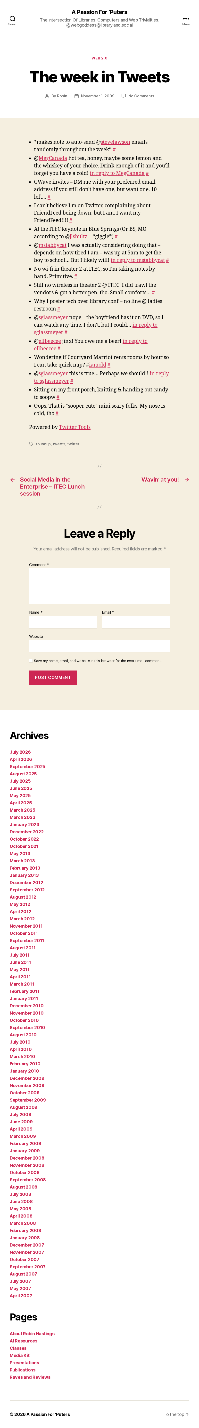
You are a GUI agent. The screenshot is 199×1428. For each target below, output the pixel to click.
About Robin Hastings (32, 1333)
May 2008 (20, 1208)
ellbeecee (50, 341)
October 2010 (24, 1020)
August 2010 (23, 1034)
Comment (39, 565)
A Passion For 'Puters (99, 12)
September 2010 (27, 1027)
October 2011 (24, 933)
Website (36, 636)
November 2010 (27, 1013)
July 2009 (20, 1114)
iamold (97, 365)
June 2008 (21, 1201)
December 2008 (27, 1158)
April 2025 (21, 802)
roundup (43, 443)
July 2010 (20, 1042)
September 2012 (27, 889)
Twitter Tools (75, 427)
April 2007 (21, 1295)
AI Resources (23, 1340)
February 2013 (25, 868)
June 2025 (21, 788)
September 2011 (27, 940)
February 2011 (25, 991)
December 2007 (27, 1245)
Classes (18, 1348)
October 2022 (24, 839)
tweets (59, 443)
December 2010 (27, 1005)
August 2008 (23, 1187)
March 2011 (22, 984)
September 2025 (27, 766)
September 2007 (28, 1266)
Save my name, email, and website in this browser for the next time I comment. (98, 661)
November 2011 (26, 926)
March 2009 (23, 1136)
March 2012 (22, 918)
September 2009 (28, 1100)
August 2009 (23, 1107)
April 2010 (21, 1049)
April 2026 (21, 759)
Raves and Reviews (30, 1377)
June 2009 (21, 1121)
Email (108, 612)
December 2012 (26, 882)
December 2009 (27, 1078)
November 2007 (27, 1252)
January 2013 (24, 875)
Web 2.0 (99, 58)
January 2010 (24, 1071)
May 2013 (20, 853)
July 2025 (20, 781)
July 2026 (20, 752)
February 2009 (25, 1143)
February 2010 (25, 1063)
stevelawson (115, 142)
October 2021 (24, 846)
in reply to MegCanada (117, 173)
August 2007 (23, 1274)
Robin (62, 96)
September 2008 (28, 1179)
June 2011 (20, 962)
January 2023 (24, 824)
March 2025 (22, 810)
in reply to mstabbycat (138, 260)
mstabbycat (52, 245)
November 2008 (27, 1165)
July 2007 (20, 1281)
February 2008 (25, 1230)
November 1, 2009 (98, 96)
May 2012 (20, 904)
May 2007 (20, 1288)
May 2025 (20, 795)
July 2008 (20, 1194)
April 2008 (21, 1216)
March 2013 (22, 860)
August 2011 (23, 947)
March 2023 (22, 817)
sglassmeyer (53, 317)
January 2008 (25, 1237)
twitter (73, 443)
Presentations (24, 1362)
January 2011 (24, 998)
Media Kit (20, 1355)
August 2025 (23, 773)
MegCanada (53, 158)
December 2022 (27, 831)
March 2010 (22, 1056)
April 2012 (20, 911)
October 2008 (25, 1172)
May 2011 (20, 969)
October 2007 (24, 1259)
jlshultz (78, 236)
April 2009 (21, 1129)
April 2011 (20, 976)
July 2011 (20, 955)
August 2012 (23, 897)
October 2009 (25, 1092)
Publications (22, 1369)
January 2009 (25, 1150)
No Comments (141, 96)
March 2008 (23, 1223)
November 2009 (27, 1085)
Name (35, 612)
